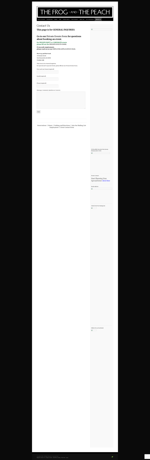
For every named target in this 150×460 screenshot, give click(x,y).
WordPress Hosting (56, 457)
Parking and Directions (62, 125)
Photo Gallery (74, 19)
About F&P (82, 19)
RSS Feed (63, 457)
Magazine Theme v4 (40, 457)
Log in (67, 457)
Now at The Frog (41, 19)
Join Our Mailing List (79, 125)
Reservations (50, 19)
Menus (55, 19)
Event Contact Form (67, 127)
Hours (50, 125)
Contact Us (98, 19)
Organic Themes (49, 457)
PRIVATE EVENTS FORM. (58, 44)
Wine (60, 19)
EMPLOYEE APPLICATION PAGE (64, 49)
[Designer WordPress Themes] (112, 457)
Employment (54, 127)
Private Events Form (57, 36)
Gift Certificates (90, 19)
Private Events (66, 19)
